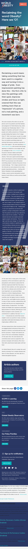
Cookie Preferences (13, 479)
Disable (6, 545)
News (2, 61)
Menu (22, 4)
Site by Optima (5, 478)
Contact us (8, 376)
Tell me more (23, 494)
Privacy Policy (22, 478)
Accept (2, 499)
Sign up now (6, 463)
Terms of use (5, 479)
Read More (5, 406)
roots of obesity (17, 150)
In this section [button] (14, 65)
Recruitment (11, 478)
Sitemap (17, 478)
